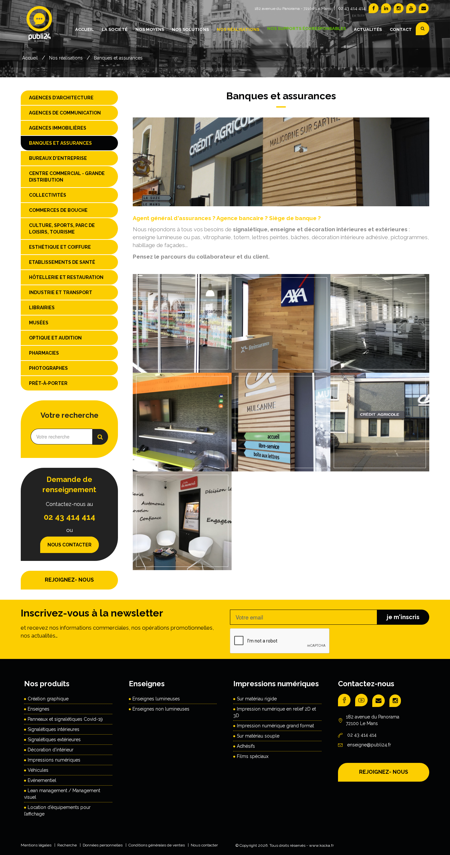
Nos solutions (190, 29)
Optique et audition (55, 337)
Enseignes (38, 709)
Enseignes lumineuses (156, 698)
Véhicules (38, 770)
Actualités (368, 29)
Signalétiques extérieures (54, 739)
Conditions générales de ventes (156, 845)
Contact (401, 29)
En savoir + (181, 340)
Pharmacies (44, 353)
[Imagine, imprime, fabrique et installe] (40, 28)
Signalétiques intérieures (53, 729)
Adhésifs (246, 746)
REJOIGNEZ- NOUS (69, 580)
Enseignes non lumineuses (160, 709)
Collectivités (47, 195)
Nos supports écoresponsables (306, 28)
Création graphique (48, 698)
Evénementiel (42, 780)
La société (114, 29)
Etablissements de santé (62, 262)
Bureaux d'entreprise (58, 158)
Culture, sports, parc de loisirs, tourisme (62, 229)
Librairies (42, 307)
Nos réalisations (238, 29)
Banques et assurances (118, 58)
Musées (38, 322)
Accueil (84, 29)
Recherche (67, 845)
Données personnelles (103, 845)
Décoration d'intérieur (50, 749)
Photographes (48, 368)
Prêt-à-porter (48, 383)
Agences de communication (65, 112)
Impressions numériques (54, 760)
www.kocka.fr (321, 845)
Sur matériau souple (258, 736)
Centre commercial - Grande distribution (67, 177)
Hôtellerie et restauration (66, 277)
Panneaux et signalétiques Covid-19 (65, 719)
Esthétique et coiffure (60, 247)
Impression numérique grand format (275, 725)
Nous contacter (69, 544)
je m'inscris (403, 617)
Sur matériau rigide (257, 698)
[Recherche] (422, 28)
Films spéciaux (252, 756)
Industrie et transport (60, 292)
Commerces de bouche (58, 210)
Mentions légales (36, 845)
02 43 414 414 (352, 8)
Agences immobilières (57, 128)
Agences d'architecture (61, 97)
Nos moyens (149, 29)
